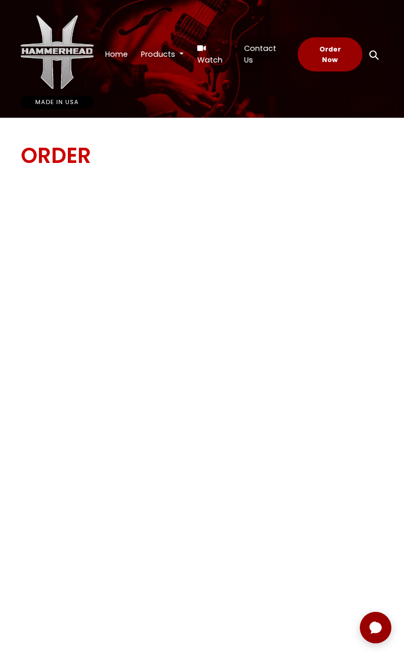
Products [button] (159, 54)
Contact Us (260, 54)
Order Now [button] (330, 54)
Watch (210, 60)
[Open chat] (375, 627)
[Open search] (374, 54)
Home (116, 53)
